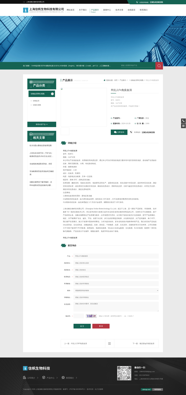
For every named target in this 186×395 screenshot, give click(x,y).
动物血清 (36, 101)
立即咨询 (120, 132)
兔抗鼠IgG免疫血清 (147, 343)
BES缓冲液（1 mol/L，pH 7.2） (87, 66)
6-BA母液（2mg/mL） (68, 66)
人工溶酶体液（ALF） (107, 66)
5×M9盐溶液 (36, 66)
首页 (116, 80)
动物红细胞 (37, 105)
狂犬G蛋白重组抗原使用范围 (41, 145)
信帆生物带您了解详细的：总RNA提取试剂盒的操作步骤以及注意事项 (41, 185)
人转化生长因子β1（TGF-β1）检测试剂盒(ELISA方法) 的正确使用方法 (41, 156)
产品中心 (50, 378)
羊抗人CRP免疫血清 (79, 343)
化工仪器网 (99, 389)
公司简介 (31, 378)
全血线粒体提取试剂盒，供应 (41, 164)
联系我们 (70, 378)
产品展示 (123, 80)
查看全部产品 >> (42, 124)
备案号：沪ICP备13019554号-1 (74, 389)
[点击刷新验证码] (91, 316)
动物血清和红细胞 (37, 94)
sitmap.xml (146, 389)
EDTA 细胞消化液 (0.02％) (50, 66)
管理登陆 (157, 389)
